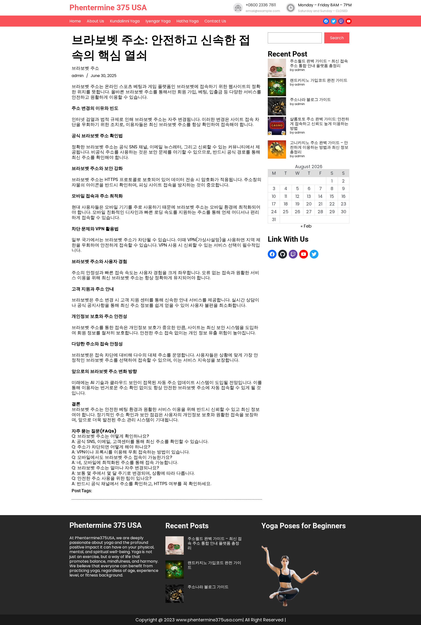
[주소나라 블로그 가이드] (277, 106)
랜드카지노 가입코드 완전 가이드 (318, 80)
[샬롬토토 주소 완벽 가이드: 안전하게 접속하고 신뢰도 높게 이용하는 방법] (277, 126)
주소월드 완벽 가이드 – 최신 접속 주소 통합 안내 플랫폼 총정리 (319, 63)
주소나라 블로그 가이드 (310, 99)
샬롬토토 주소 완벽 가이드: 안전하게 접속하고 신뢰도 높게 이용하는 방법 (319, 123)
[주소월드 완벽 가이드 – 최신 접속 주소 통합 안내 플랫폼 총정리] (277, 68)
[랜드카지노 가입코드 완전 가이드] (277, 87)
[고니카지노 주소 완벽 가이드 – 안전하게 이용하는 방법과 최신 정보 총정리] (277, 150)
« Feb (306, 226)
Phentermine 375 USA (108, 7)
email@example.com (263, 11)
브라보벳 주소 (85, 68)
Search (337, 38)
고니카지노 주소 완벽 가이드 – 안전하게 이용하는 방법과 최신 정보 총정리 (319, 147)
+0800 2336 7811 (261, 5)
